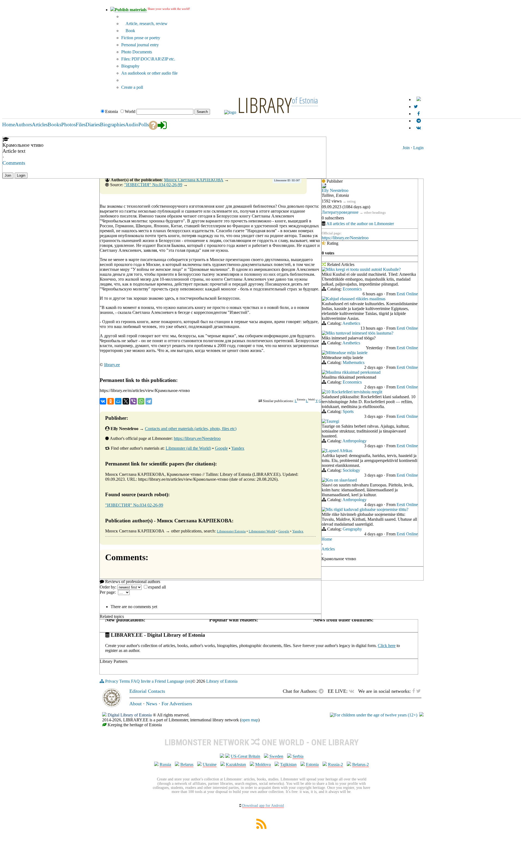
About (135, 703)
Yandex (237, 448)
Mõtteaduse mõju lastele (346, 352)
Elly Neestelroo (335, 190)
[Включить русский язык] (418, 99)
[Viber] (133, 401)
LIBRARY (264, 104)
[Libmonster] (111, 705)
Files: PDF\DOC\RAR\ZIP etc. (148, 59)
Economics (352, 289)
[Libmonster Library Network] (421, 715)
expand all (157, 587)
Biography (130, 66)
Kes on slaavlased (341, 480)
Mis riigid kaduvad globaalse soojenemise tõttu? (367, 509)
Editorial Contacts (147, 691)
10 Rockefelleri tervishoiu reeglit (354, 392)
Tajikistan (288, 764)
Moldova (263, 764)
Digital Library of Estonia (130, 715)
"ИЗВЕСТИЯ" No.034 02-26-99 (153, 184)
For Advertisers (177, 703)
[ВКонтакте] (103, 401)
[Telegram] (148, 401)
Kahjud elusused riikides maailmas (355, 298)
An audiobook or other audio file (149, 73)
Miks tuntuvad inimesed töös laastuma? (359, 333)
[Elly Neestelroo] (324, 186)
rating (351, 201)
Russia (165, 764)
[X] (126, 401)
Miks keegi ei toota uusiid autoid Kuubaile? (363, 269)
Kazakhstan (236, 764)
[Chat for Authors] (418, 120)
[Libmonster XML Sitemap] (261, 827)
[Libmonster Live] (418, 127)
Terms (124, 681)
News (151, 703)
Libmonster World (262, 531)
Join (406, 147)
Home (326, 539)
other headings (375, 212)
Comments (13, 163)
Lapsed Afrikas (339, 450)
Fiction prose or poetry (140, 37)
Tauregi (332, 421)
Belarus (186, 764)
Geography (352, 529)
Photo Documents (136, 52)
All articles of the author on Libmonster (360, 223)
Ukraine (210, 764)
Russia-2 (335, 764)
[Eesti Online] (324, 270)
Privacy (111, 681)
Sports (348, 411)
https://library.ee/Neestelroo (197, 438)
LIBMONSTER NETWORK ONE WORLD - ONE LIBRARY (262, 742)
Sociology (351, 470)
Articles (328, 549)
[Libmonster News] (416, 106)
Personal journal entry (140, 44)
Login (418, 147)
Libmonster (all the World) (188, 448)
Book (129, 30)
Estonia (312, 764)
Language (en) (179, 681)
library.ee (112, 364)
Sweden (276, 756)
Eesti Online (407, 294)
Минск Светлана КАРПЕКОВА (193, 179)
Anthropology (354, 441)
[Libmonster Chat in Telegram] (322, 691)
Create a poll (132, 87)
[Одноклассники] (110, 401)
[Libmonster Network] (373, 715)
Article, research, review (146, 23)
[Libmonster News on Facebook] (418, 113)
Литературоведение (340, 212)
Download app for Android (263, 806)
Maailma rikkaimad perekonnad (353, 372)
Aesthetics (351, 323)
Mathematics (353, 362)
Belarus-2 (360, 764)
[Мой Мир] (118, 401)
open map (249, 720)
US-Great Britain (245, 756)
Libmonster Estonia (231, 531)
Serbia (298, 756)
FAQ (135, 681)
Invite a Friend (153, 681)
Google (221, 448)
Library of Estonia (222, 681)
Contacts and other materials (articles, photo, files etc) (190, 428)
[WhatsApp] (141, 401)
